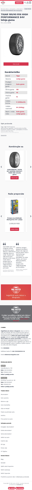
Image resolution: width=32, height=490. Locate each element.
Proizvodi (19, 2)
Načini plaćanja (5, 469)
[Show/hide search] (25, 3)
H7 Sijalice (4, 451)
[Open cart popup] (27, 3)
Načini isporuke (5, 473)
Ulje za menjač (5, 408)
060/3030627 (8, 382)
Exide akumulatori (6, 430)
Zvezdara (21, 488)
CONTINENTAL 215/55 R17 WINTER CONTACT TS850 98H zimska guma (14, 172)
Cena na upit (16, 64)
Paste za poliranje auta (7, 412)
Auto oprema (4, 398)
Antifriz (3, 415)
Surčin (13, 488)
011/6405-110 (7, 384)
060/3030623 (8, 370)
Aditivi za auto (5, 437)
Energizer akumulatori (7, 427)
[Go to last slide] (1, 167)
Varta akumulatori (6, 434)
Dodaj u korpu (14, 229)
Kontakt (3, 462)
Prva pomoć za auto (7, 419)
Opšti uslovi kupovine (7, 466)
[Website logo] (3, 2)
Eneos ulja (4, 448)
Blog (2, 459)
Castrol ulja (4, 441)
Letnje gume (19, 8)
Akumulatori (4, 394)
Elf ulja (3, 444)
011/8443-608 (7, 372)
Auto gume (12, 8)
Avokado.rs (19, 484)
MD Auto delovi (4, 8)
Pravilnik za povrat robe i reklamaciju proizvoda (15, 477)
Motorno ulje (4, 401)
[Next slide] (31, 167)
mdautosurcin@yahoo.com (11, 354)
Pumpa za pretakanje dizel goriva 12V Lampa (14, 218)
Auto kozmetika (5, 405)
